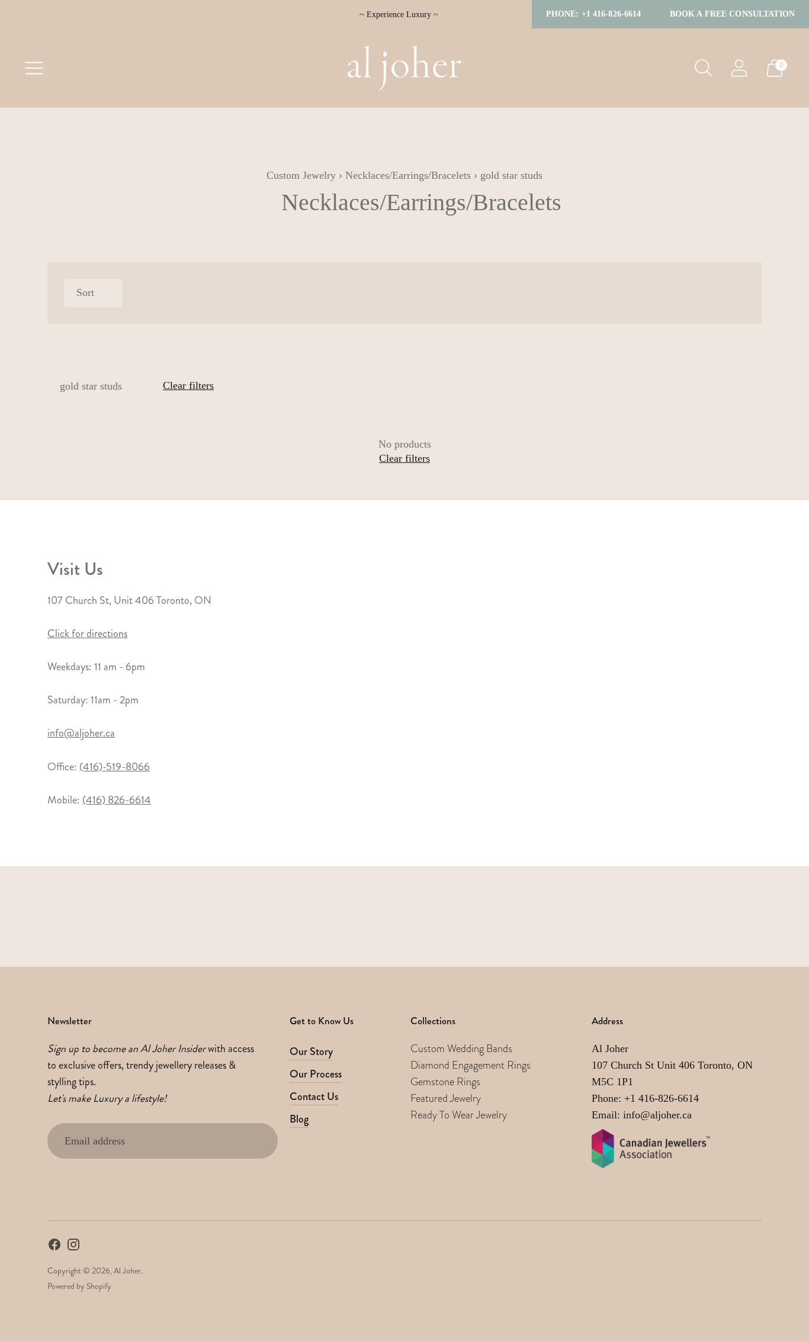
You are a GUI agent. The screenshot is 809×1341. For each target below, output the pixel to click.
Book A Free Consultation (732, 13)
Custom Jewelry (301, 175)
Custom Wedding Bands (461, 1048)
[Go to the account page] (739, 68)
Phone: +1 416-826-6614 (593, 13)
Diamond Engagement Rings (470, 1065)
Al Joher (127, 1270)
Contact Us (314, 1096)
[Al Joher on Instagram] (73, 1246)
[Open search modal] (703, 68)
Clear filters (188, 385)
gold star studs (91, 386)
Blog (299, 1119)
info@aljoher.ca (81, 733)
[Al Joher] (404, 68)
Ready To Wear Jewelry (458, 1115)
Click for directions (87, 633)
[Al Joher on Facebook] (54, 1246)
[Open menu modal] (34, 68)
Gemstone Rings (445, 1081)
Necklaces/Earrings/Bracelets (408, 175)
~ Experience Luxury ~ (398, 14)
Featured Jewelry (445, 1098)
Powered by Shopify (79, 1286)
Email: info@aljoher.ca (642, 1115)
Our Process (316, 1074)
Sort (85, 292)
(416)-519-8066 (114, 766)
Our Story (311, 1051)
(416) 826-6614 (116, 800)
